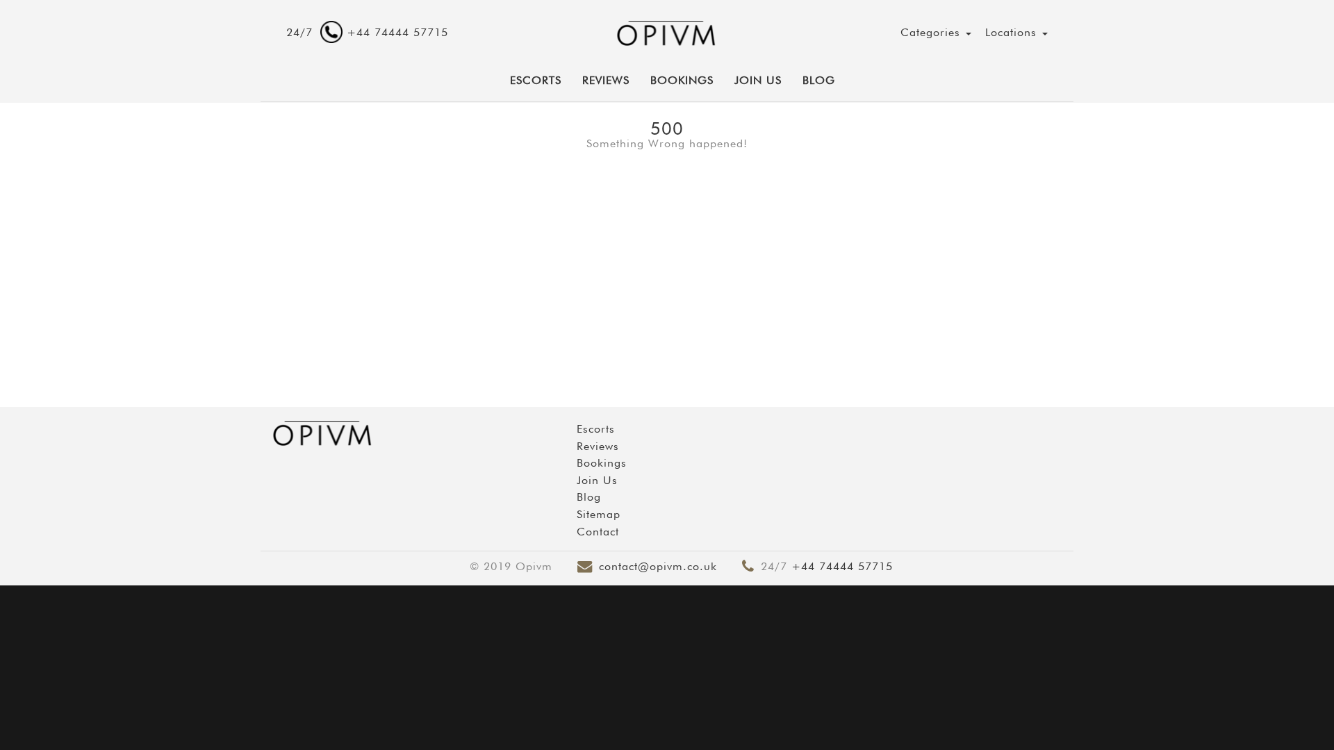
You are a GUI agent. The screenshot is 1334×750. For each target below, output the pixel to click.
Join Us (758, 80)
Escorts (596, 428)
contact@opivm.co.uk (658, 566)
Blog (818, 80)
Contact (598, 531)
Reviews (605, 80)
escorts (535, 80)
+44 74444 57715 (842, 566)
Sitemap (598, 514)
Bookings (682, 80)
